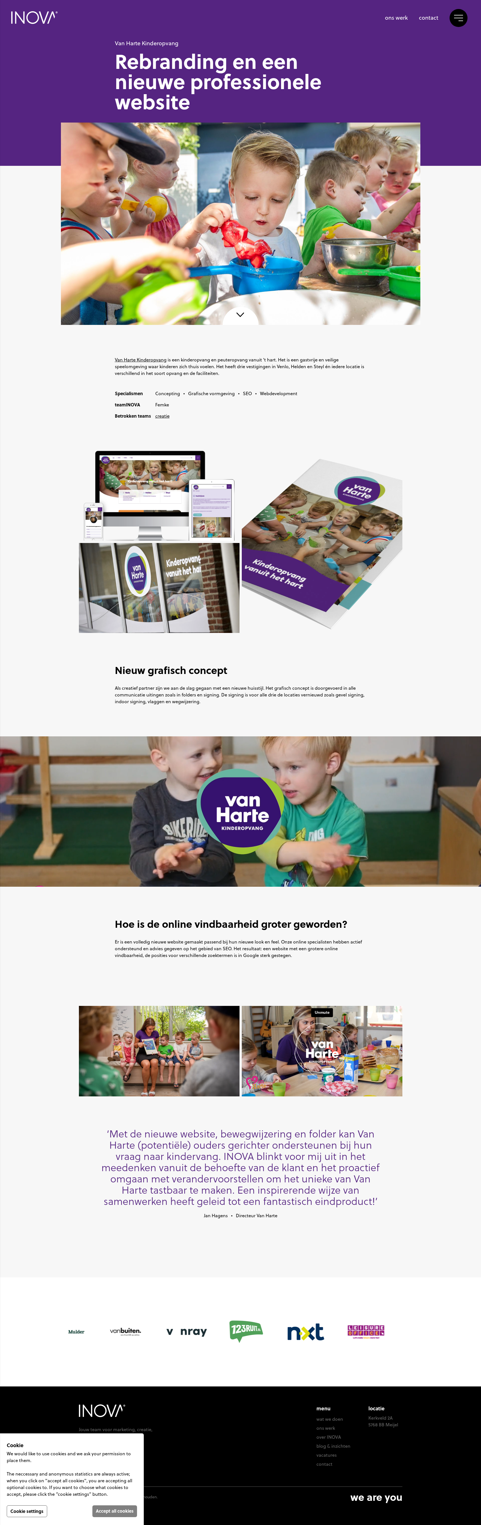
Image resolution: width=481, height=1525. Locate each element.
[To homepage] (124, 1410)
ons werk (396, 17)
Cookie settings (27, 1511)
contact (428, 17)
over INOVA (328, 1437)
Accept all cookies (115, 1511)
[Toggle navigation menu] (459, 18)
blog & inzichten (333, 1446)
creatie (162, 416)
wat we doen (329, 1419)
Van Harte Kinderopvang (141, 360)
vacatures (326, 1455)
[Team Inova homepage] (34, 17)
